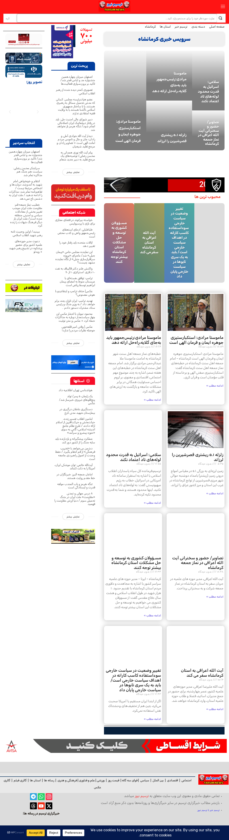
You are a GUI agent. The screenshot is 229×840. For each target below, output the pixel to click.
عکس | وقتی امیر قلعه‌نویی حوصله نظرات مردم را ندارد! (78, 328)
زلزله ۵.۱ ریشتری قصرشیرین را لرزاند (197, 457)
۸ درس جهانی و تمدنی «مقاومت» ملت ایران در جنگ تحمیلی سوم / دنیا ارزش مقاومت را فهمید (74, 499)
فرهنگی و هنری (67, 780)
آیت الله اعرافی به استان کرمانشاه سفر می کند (149, 242)
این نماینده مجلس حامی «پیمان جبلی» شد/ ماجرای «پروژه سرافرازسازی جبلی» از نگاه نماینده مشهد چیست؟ (75, 257)
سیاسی (144, 780)
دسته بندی (198, 26)
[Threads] (33, 805)
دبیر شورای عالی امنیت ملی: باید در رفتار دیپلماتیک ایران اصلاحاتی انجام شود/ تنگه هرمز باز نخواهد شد (75, 124)
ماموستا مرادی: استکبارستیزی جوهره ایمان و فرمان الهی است (196, 340)
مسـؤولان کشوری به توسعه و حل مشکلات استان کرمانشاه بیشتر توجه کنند (119, 242)
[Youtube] (41, 805)
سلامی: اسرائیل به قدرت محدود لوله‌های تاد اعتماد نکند (208, 91)
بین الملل (158, 780)
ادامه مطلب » (214, 385)
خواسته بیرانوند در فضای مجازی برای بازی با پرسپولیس (75, 221)
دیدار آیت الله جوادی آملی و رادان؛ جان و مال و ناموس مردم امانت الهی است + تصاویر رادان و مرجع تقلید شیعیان (76, 141)
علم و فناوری (87, 780)
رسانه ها (49, 780)
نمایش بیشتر (73, 172)
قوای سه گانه (130, 780)
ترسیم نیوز (142, 796)
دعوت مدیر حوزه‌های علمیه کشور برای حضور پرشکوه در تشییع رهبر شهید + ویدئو (25, 246)
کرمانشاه (150, 26)
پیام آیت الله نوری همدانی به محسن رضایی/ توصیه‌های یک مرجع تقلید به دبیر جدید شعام (77, 156)
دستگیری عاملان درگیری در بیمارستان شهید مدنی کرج (77, 410)
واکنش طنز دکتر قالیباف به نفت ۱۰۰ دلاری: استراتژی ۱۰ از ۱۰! (75, 270)
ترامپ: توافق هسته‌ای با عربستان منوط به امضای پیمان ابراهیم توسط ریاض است (77, 281)
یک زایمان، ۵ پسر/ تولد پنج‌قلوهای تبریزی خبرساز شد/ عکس (77, 399)
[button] (38, 112)
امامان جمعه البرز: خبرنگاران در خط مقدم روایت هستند (76, 476)
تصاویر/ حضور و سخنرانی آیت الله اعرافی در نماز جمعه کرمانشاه (208, 133)
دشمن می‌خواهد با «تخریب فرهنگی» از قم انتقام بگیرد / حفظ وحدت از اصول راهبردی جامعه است (75, 454)
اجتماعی (186, 780)
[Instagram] (49, 796)
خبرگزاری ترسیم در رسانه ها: (41, 813)
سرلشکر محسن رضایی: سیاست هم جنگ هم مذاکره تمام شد (27, 171)
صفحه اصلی (217, 26)
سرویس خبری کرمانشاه (164, 39)
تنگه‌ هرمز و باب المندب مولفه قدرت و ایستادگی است (76, 485)
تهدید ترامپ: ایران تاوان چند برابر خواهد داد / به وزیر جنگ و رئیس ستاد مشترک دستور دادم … (75, 304)
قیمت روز (113, 780)
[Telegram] (33, 796)
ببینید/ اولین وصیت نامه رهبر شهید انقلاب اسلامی (26, 233)
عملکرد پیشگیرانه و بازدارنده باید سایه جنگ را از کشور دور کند (75, 440)
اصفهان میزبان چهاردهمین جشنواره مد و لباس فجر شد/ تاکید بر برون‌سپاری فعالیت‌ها (77, 80)
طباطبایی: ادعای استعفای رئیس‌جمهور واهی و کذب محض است (76, 233)
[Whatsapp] (41, 796)
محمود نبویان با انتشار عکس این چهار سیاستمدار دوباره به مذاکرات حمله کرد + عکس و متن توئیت (75, 317)
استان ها (165, 26)
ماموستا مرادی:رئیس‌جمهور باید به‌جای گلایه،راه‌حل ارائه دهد (133, 340)
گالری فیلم (20, 780)
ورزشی (101, 780)
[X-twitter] (49, 805)
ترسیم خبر (181, 26)
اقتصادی (172, 780)
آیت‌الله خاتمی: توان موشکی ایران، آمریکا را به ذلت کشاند (75, 466)
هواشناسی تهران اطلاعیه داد (76, 390)
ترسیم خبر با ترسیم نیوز (208, 810)
